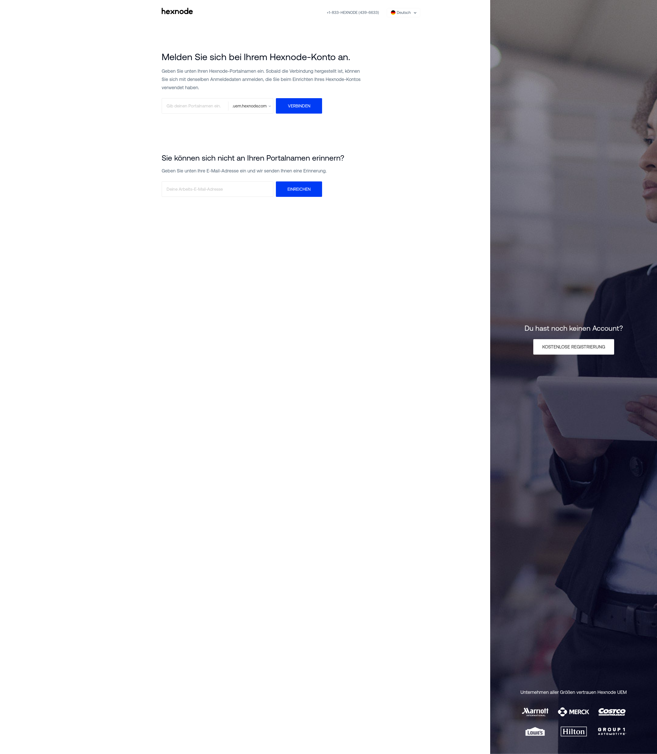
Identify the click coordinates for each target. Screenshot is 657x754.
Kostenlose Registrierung (573, 347)
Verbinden (299, 105)
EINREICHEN (299, 189)
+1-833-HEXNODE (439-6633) (353, 12)
